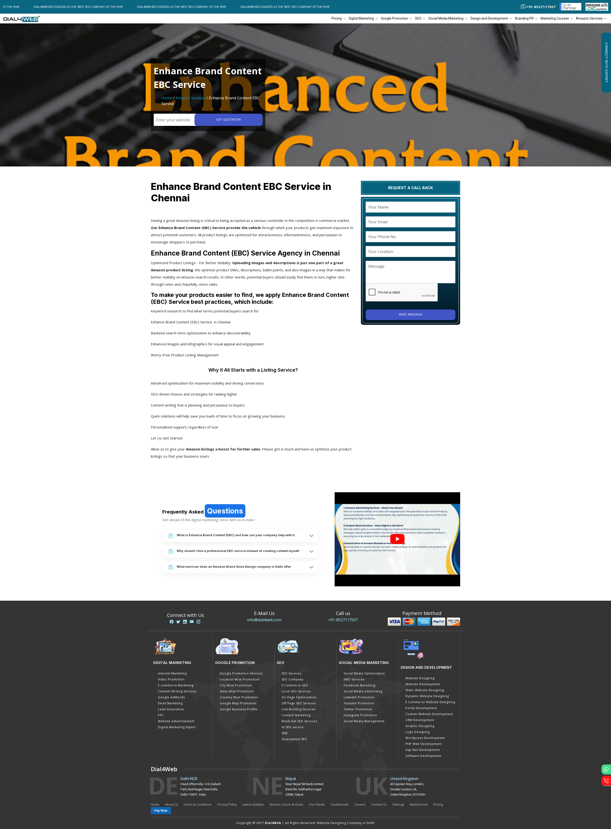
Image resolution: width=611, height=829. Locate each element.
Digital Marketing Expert (177, 727)
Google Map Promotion (238, 703)
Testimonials (339, 804)
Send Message (410, 314)
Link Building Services (299, 709)
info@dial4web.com (264, 619)
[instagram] (198, 621)
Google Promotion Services (241, 673)
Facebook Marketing (359, 685)
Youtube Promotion (359, 703)
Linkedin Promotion (359, 697)
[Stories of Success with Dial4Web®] (397, 539)
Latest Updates (253, 804)
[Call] (606, 781)
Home (166, 98)
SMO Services (354, 679)
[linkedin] (185, 621)
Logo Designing (418, 732)
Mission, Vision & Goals (286, 804)
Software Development (423, 756)
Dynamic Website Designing (427, 696)
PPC (161, 715)
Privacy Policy (227, 804)
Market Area (419, 804)
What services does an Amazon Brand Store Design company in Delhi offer (234, 566)
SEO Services (291, 673)
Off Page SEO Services (299, 703)
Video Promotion (171, 679)
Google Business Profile (239, 709)
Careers (360, 804)
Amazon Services (190, 98)
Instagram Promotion (360, 715)
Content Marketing (296, 715)
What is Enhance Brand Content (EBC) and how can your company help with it (236, 535)
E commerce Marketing (176, 685)
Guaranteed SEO (294, 739)
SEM (285, 733)
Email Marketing (170, 703)
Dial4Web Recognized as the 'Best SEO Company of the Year (137, 7)
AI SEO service (293, 727)
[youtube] (192, 621)
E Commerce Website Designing (430, 702)
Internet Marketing (172, 673)
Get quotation (228, 120)
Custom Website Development (429, 714)
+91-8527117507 (343, 619)
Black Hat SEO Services (299, 721)
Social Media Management (364, 721)
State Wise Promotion (237, 691)
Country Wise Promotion (239, 697)
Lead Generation (171, 709)
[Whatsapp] (606, 769)
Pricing (337, 18)
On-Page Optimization (299, 697)
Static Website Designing (425, 690)
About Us (171, 804)
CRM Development (420, 720)
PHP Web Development (424, 744)
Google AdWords (171, 697)
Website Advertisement (176, 721)
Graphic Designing (420, 726)
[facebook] (172, 621)
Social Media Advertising (363, 691)
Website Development (423, 684)
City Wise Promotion (236, 685)
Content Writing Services (177, 691)
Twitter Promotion (358, 709)
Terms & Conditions (198, 804)
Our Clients (317, 804)
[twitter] (178, 621)
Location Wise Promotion (239, 679)
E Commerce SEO (295, 685)
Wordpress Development (425, 738)
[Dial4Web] (23, 18)
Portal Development (421, 708)
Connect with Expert (606, 62)
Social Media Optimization (364, 673)
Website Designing (420, 678)
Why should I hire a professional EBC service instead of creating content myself (238, 551)
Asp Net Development (423, 750)
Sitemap (398, 804)
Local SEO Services (296, 691)
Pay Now (160, 810)
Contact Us (379, 804)
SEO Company (292, 679)
